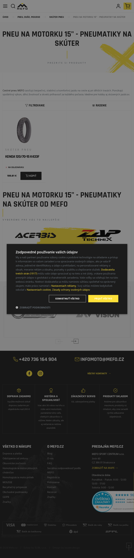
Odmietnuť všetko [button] (67, 298)
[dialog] (67, 279)
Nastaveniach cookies (39, 289)
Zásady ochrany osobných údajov (71, 289)
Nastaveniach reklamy (63, 285)
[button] (33, 307)
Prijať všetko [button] (103, 298)
